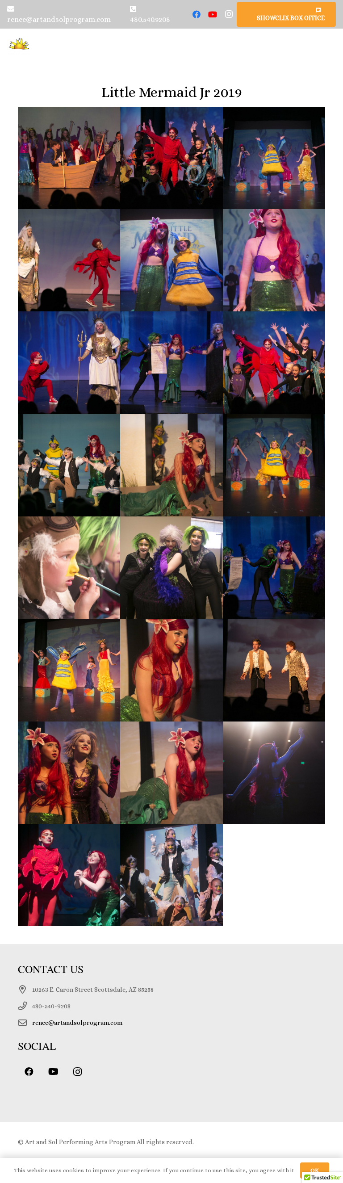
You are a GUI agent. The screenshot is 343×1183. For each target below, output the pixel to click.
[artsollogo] (19, 46)
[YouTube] (213, 14)
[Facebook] (196, 14)
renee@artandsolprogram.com (77, 1022)
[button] (331, 46)
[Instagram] (229, 14)
